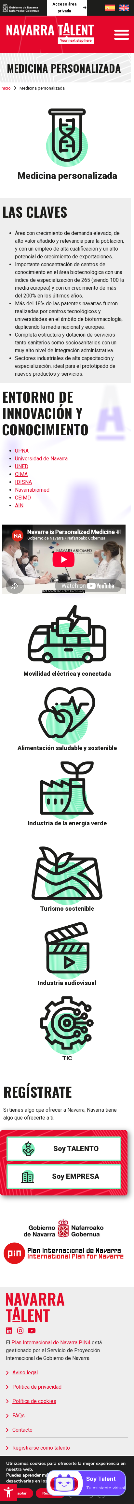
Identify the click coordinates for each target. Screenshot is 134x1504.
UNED (21, 466)
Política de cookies (34, 1401)
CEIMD (23, 498)
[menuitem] (110, 8)
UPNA (22, 451)
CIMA (21, 474)
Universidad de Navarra (41, 459)
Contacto (22, 1430)
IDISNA (23, 482)
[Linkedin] (9, 1330)
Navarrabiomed (32, 490)
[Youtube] (31, 1330)
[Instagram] (20, 1330)
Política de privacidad (36, 1387)
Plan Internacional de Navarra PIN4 (50, 1342)
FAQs (18, 1415)
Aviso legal (25, 1372)
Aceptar (20, 1493)
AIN (19, 505)
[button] (8, 1492)
